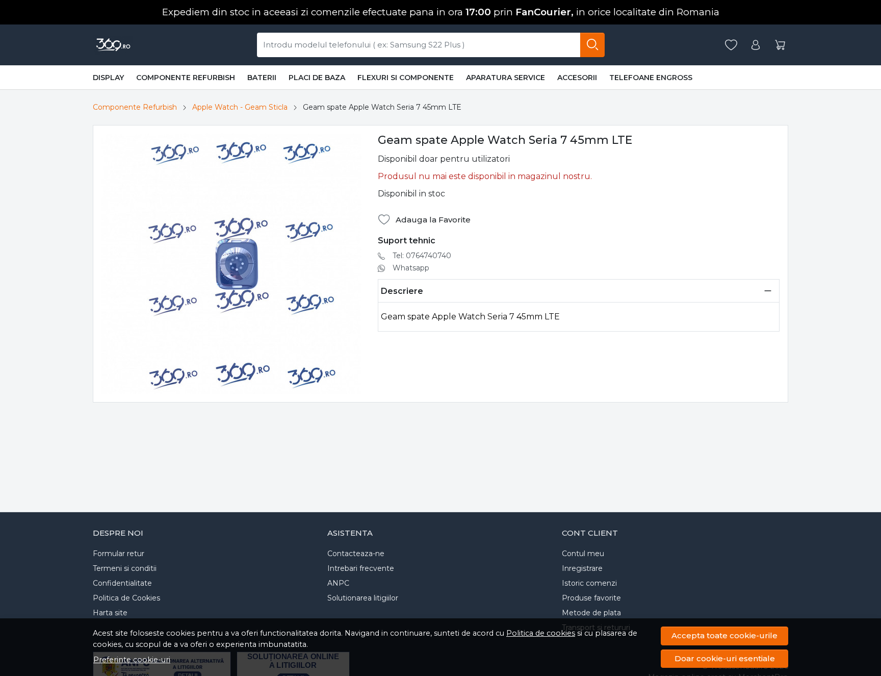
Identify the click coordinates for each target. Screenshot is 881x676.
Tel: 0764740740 (422, 255)
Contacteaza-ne (355, 553)
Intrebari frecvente (360, 568)
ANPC (338, 583)
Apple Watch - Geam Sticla (240, 107)
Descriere (402, 291)
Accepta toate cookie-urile (724, 635)
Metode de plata (591, 612)
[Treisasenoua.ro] (113, 44)
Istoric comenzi (589, 583)
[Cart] (780, 45)
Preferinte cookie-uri (131, 659)
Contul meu (583, 553)
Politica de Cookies (126, 598)
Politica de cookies (540, 633)
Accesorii (577, 77)
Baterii (261, 77)
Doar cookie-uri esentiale (725, 658)
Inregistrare (582, 568)
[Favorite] (731, 45)
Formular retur (118, 553)
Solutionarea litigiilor (362, 598)
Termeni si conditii (125, 568)
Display (108, 77)
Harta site (110, 612)
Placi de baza (317, 77)
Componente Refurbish (185, 77)
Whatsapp (411, 267)
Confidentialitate (122, 583)
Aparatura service (505, 77)
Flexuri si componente (405, 77)
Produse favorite (591, 598)
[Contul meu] (755, 45)
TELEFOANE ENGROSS (650, 77)
